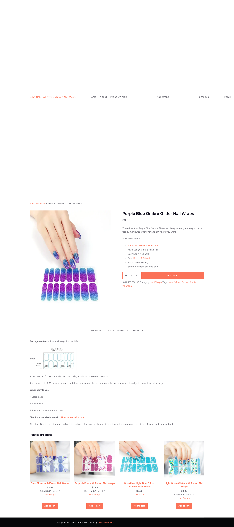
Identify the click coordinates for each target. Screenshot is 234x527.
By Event (135, 186)
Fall (186, 160)
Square (149, 137)
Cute (188, 54)
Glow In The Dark (191, 37)
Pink (149, 24)
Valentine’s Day (190, 137)
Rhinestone (148, 175)
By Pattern (178, 95)
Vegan (189, 65)
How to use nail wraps (72, 417)
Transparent (192, 24)
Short (148, 99)
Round (149, 142)
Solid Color (147, 159)
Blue (149, 29)
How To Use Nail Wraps (218, 86)
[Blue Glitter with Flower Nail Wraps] (50, 461)
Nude (149, 18)
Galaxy (192, 119)
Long (148, 110)
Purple (150, 40)
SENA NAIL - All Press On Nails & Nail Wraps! (53, 97)
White (150, 2)
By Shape (136, 129)
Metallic (190, 60)
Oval (148, 132)
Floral (192, 98)
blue (170, 282)
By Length (136, 105)
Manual (205, 96)
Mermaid (193, 81)
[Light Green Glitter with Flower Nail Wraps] (184, 461)
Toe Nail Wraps (181, 185)
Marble (192, 92)
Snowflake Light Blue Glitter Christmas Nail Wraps (139, 485)
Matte (149, 67)
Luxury (145, 169)
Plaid (191, 76)
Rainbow (146, 164)
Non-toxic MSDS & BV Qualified (144, 245)
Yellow (150, 51)
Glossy (149, 78)
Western (190, 49)
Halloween (148, 180)
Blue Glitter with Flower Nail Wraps (50, 483)
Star (191, 87)
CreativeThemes (106, 522)
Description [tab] (96, 330)
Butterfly (193, 108)
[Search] (200, 97)
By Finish (136, 78)
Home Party (190, 149)
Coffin (149, 121)
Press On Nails (118, 96)
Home (93, 96)
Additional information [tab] (117, 330)
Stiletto (149, 126)
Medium (150, 105)
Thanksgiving (191, 144)
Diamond (190, 29)
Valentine (127, 286)
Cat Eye (150, 94)
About (103, 96)
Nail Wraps (163, 96)
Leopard (193, 114)
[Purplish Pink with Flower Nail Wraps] (94, 461)
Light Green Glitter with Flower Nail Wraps (184, 485)
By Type (176, 37)
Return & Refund (141, 258)
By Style (135, 162)
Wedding (147, 191)
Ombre (145, 148)
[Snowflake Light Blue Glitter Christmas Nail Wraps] (139, 461)
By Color (137, 29)
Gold (149, 45)
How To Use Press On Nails (217, 106)
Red (149, 13)
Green (150, 35)
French (145, 153)
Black (150, 8)
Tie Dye (149, 83)
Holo (148, 88)
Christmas (148, 186)
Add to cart (172, 275)
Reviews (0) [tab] (138, 330)
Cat (191, 103)
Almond (150, 115)
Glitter (149, 61)
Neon (149, 56)
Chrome (150, 72)
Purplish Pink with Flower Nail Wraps (95, 483)
